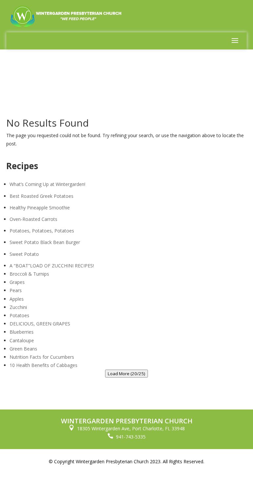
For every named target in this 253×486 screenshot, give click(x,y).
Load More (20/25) (126, 374)
